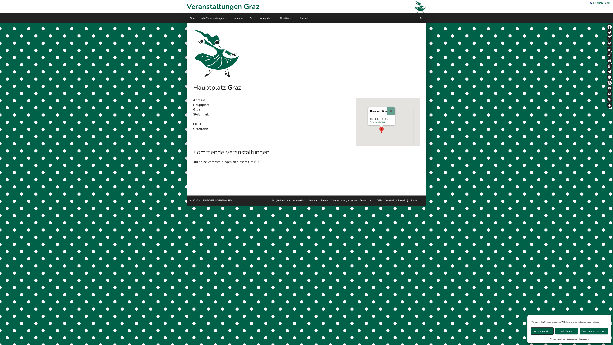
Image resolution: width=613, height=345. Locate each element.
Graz (192, 18)
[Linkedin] (609, 49)
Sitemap (325, 200)
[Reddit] (609, 60)
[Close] (391, 111)
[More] (609, 105)
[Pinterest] (609, 43)
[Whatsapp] (609, 66)
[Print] (609, 94)
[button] (381, 130)
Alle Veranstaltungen (212, 18)
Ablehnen (566, 331)
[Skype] (609, 83)
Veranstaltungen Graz (223, 7)
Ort (251, 18)
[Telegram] (609, 71)
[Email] (609, 88)
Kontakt (303, 18)
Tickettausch (286, 18)
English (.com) (602, 3)
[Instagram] (609, 38)
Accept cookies (542, 331)
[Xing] (609, 55)
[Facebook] (609, 27)
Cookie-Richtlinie (557, 339)
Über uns (312, 200)
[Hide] (611, 111)
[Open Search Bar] (421, 18)
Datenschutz (572, 339)
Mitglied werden (281, 200)
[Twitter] (609, 32)
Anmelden (298, 200)
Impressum (584, 339)
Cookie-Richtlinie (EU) (396, 200)
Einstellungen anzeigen (593, 331)
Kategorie (265, 18)
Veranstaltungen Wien (345, 200)
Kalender (238, 18)
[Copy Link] (609, 99)
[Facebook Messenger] (609, 77)
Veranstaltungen (377, 122)
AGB (379, 200)
